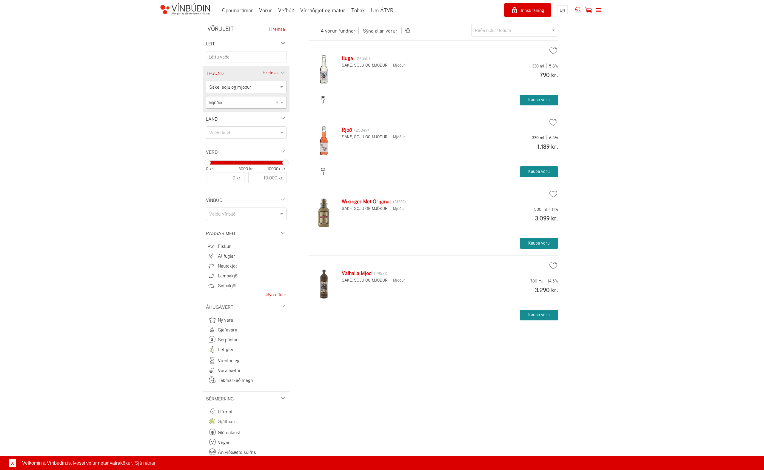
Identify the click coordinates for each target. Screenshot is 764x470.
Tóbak (358, 10)
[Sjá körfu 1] (588, 10)
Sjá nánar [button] (145, 463)
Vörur (265, 10)
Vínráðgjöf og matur (322, 10)
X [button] (12, 463)
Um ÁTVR (382, 10)
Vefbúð (286, 10)
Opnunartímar (237, 10)
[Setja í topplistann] (553, 51)
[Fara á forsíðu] (185, 10)
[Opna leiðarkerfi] (599, 10)
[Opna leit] (578, 10)
